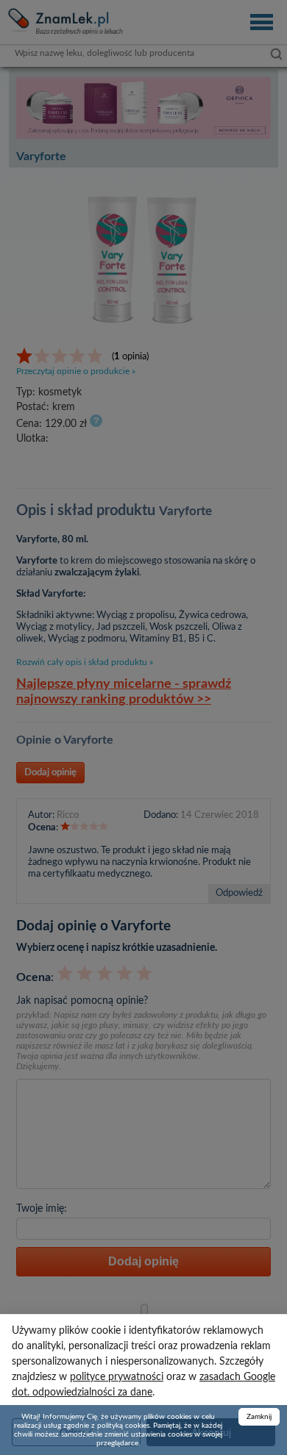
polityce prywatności (116, 1377)
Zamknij (259, 1416)
